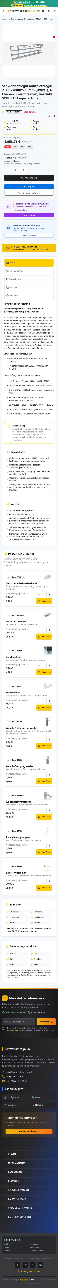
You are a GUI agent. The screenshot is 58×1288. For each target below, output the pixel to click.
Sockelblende (13, 692)
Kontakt (7, 1247)
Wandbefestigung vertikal (20, 766)
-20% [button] (8, 147)
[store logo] (23, 11)
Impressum (34, 1244)
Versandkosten (15, 279)
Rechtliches (13, 295)
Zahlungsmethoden (37, 1251)
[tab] (29, 248)
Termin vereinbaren (27, 1131)
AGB (6, 1244)
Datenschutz (14, 1030)
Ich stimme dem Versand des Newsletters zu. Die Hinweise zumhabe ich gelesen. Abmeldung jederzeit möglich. (30, 1029)
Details (12, 263)
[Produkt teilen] (54, 116)
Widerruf (7, 1251)
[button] (25, 81)
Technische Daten (16, 271)
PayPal (31, 186)
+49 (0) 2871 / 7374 (14, 1076)
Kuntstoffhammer (16, 872)
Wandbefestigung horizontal (21, 728)
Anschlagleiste (14, 657)
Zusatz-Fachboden (16, 621)
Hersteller (13, 287)
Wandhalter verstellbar (18, 801)
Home (4, 19)
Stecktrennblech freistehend (21, 583)
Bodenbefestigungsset (18, 837)
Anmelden (44, 1021)
